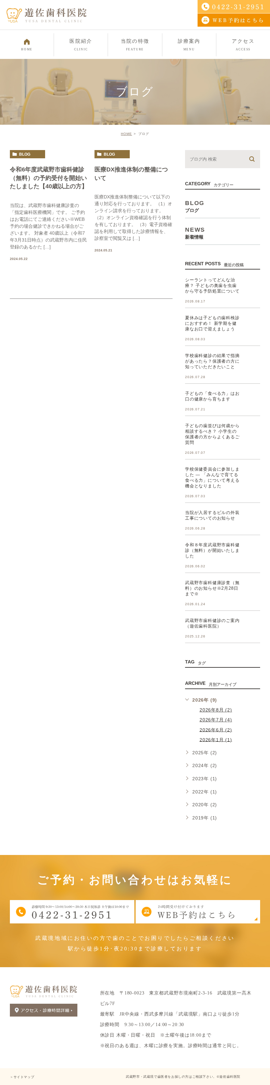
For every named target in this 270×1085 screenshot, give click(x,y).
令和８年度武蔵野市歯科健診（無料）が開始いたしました (212, 550)
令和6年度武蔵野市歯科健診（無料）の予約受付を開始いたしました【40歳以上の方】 (49, 178)
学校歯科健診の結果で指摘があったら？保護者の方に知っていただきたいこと (212, 361)
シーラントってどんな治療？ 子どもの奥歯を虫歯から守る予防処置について (212, 285)
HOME (126, 134)
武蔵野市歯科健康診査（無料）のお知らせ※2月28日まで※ (212, 588)
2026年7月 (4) (216, 719)
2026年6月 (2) (216, 729)
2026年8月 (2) (216, 709)
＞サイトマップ (22, 1077)
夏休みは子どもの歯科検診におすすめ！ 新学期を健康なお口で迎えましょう (212, 323)
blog (24, 154)
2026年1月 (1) (216, 739)
